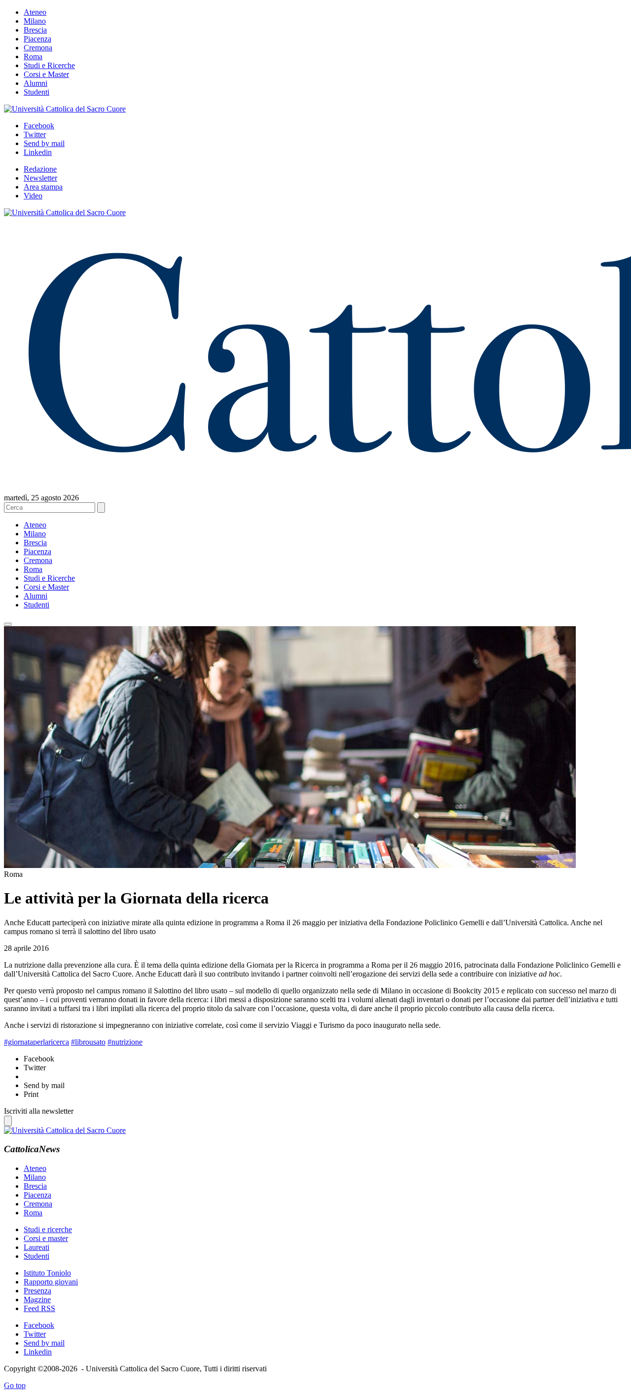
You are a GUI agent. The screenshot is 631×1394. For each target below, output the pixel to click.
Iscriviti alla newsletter (38, 1111)
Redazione (40, 169)
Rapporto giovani (51, 1282)
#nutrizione (124, 1042)
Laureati (36, 1247)
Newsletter (40, 178)
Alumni (35, 83)
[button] (8, 624)
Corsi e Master (46, 74)
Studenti (36, 92)
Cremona (38, 47)
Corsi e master (46, 1238)
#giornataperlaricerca (36, 1042)
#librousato (88, 1042)
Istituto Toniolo (47, 1273)
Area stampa (43, 187)
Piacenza (37, 39)
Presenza (37, 1290)
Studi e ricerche (48, 1229)
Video (33, 195)
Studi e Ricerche (49, 65)
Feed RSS (39, 1308)
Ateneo (35, 12)
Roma (33, 56)
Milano (35, 21)
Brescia (35, 30)
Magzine (37, 1299)
